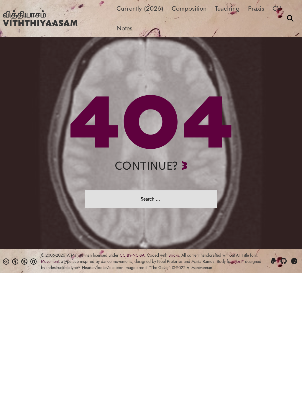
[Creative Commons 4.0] (7, 261)
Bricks (173, 255)
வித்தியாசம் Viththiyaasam (40, 18)
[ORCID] (295, 260)
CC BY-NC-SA (132, 255)
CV (277, 8)
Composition (189, 8)
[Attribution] (16, 261)
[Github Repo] (284, 260)
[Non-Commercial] (25, 261)
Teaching (227, 8)
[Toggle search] (290, 18)
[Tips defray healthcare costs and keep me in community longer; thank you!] (274, 260)
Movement (50, 261)
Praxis (256, 8)
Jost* (240, 261)
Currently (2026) (139, 8)
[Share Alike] (34, 261)
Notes (124, 28)
